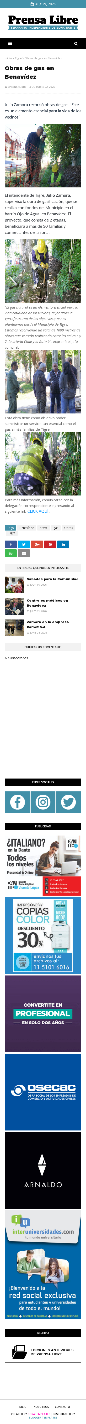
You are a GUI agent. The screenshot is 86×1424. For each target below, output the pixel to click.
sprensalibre (17, 86)
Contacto (62, 1407)
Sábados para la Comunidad (53, 579)
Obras (68, 528)
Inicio (8, 58)
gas (56, 528)
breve (44, 528)
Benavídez (27, 528)
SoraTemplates (39, 1414)
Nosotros (41, 1407)
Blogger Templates (43, 1417)
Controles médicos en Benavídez (47, 602)
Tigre (18, 58)
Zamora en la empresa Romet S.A (48, 624)
